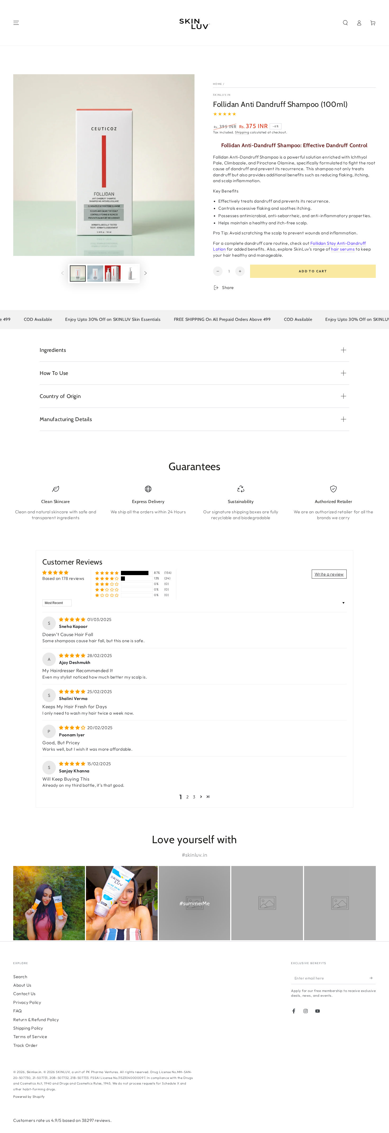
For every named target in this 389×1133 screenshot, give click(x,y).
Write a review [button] (329, 574)
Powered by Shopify (29, 1097)
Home (217, 84)
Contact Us (24, 993)
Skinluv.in (221, 95)
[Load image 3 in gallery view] (113, 273)
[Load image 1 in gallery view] (78, 273)
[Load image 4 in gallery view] (130, 273)
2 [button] (187, 796)
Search (20, 976)
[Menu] (16, 23)
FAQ (17, 1010)
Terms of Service (30, 1036)
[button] (345, 23)
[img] (72, 619)
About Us (22, 985)
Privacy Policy (27, 1002)
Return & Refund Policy (36, 1019)
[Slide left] (62, 273)
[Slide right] (145, 273)
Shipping (242, 132)
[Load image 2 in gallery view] (95, 273)
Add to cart (313, 271)
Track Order (25, 1045)
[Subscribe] (373, 978)
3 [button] (194, 796)
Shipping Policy (28, 1028)
